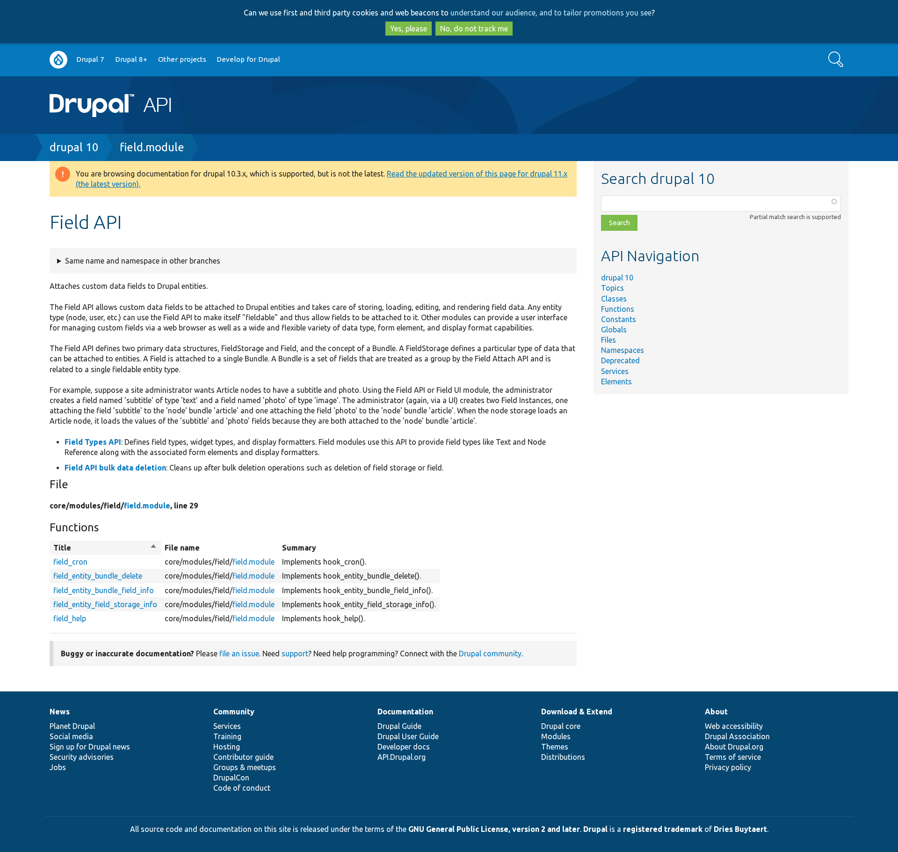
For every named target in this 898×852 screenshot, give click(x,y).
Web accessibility (734, 726)
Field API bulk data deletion (115, 467)
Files (608, 340)
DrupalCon (231, 777)
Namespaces (622, 350)
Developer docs (403, 746)
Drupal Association (737, 736)
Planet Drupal (72, 726)
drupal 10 (74, 147)
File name (182, 548)
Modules (556, 736)
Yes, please (408, 28)
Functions (617, 309)
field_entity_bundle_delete (97, 576)
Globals (614, 329)
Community (233, 711)
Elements (616, 381)
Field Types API (93, 442)
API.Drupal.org (401, 757)
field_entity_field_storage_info (105, 604)
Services (615, 371)
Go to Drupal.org (58, 59)
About (716, 711)
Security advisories (82, 757)
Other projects (182, 59)
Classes (614, 298)
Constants (618, 319)
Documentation (405, 711)
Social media (71, 736)
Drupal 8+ (131, 59)
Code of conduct (241, 788)
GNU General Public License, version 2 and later (494, 829)
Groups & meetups (244, 767)
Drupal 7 (90, 59)
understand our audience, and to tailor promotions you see (551, 12)
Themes (554, 746)
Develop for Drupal (248, 59)
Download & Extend (576, 711)
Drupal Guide (399, 726)
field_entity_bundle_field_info (103, 590)
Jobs (58, 767)
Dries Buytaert (740, 829)
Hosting (226, 746)
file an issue (239, 653)
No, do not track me (474, 28)
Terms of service (733, 757)
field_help (69, 618)
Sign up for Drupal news (90, 746)
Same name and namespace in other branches (142, 261)
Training (227, 736)
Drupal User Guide (408, 736)
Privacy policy (728, 767)
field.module (152, 147)
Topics (612, 288)
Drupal (595, 829)
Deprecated (620, 360)
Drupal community (490, 653)
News (60, 711)
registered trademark (662, 829)
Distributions (563, 757)
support (295, 653)
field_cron (70, 562)
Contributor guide (243, 757)
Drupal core (560, 726)
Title (105, 548)
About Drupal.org (734, 746)
